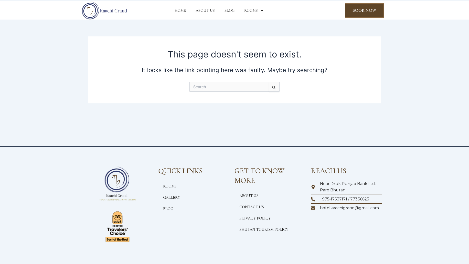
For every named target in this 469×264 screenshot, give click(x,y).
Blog (229, 10)
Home (180, 10)
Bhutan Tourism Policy (263, 229)
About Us (205, 10)
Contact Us (251, 207)
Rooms (251, 10)
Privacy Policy (255, 218)
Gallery (171, 197)
